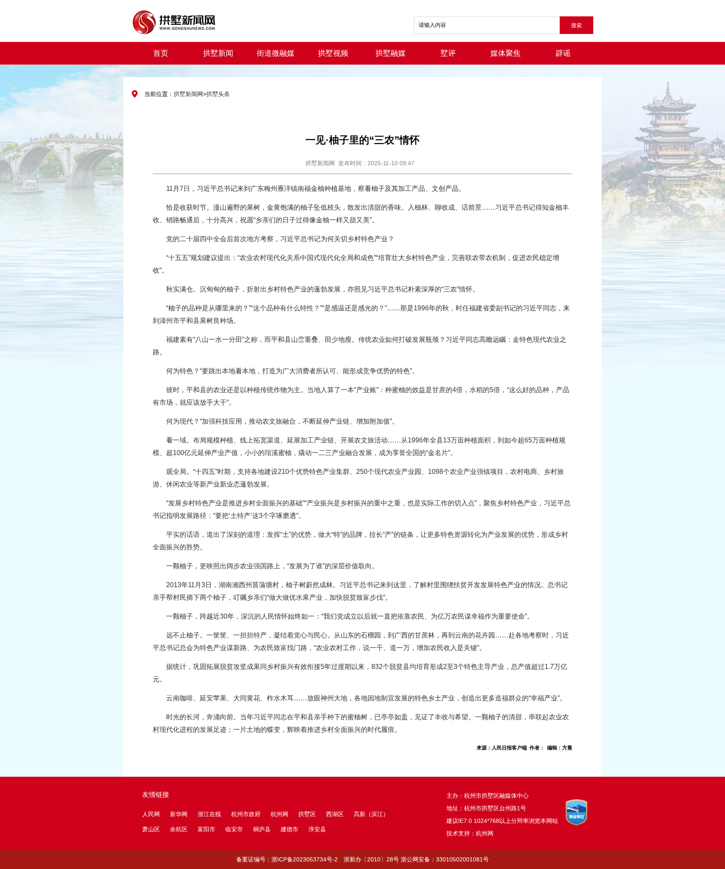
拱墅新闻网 (188, 94)
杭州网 (279, 814)
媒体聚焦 (505, 53)
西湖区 (335, 814)
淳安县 (317, 829)
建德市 (290, 829)
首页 (160, 53)
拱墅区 (307, 814)
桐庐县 (262, 829)
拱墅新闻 (218, 53)
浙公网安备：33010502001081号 (445, 859)
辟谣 (563, 53)
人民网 (151, 814)
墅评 (448, 53)
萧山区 (151, 829)
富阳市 (206, 829)
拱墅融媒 (391, 53)
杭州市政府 (246, 814)
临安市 (234, 829)
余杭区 (179, 829)
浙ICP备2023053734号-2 (304, 859)
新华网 (179, 814)
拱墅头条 (218, 94)
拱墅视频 (333, 53)
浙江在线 (209, 814)
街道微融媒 (276, 53)
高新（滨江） (371, 814)
